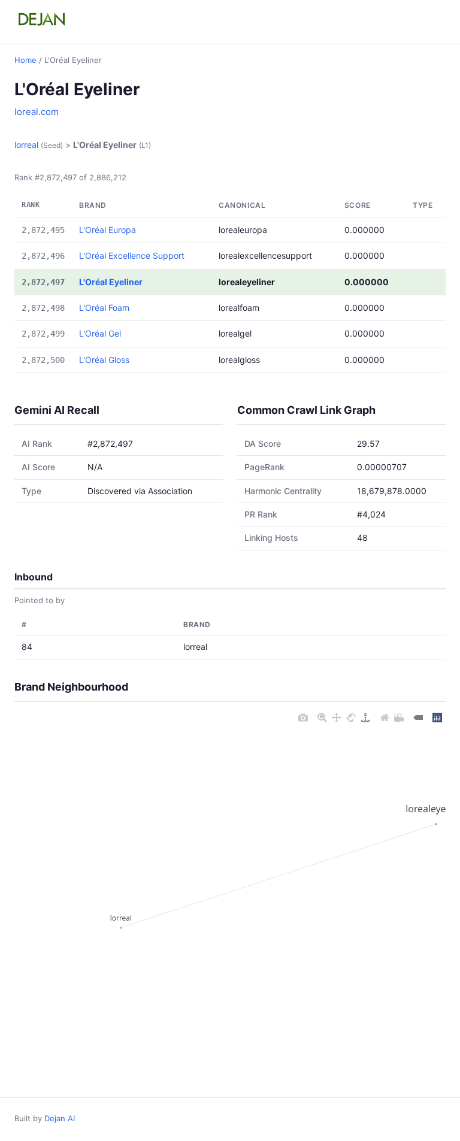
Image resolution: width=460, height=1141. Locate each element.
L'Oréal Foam (104, 307)
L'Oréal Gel (100, 333)
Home (25, 60)
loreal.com (36, 111)
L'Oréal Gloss (104, 360)
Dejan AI (59, 1118)
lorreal (26, 145)
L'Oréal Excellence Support (131, 255)
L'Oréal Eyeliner (111, 282)
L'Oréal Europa (107, 230)
